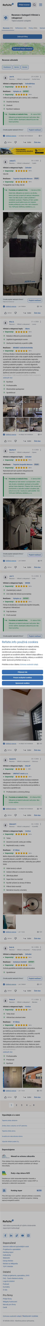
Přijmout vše (22, 672)
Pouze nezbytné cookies (22, 678)
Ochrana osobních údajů (29, 664)
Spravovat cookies (22, 683)
